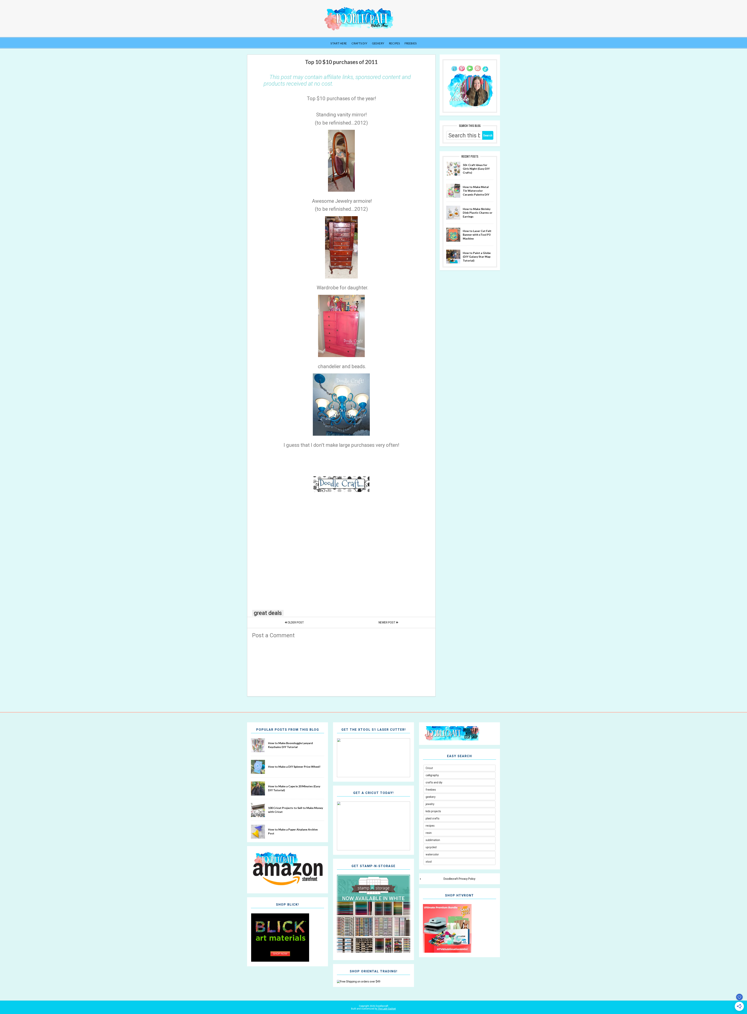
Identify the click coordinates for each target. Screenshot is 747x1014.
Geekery (378, 43)
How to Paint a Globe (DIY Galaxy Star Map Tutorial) (477, 256)
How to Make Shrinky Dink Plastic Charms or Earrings (477, 212)
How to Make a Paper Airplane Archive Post (293, 831)
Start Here (339, 43)
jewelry (430, 804)
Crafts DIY (359, 43)
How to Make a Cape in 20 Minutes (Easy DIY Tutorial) (294, 788)
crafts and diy (434, 782)
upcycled (431, 847)
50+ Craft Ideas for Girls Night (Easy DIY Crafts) (476, 168)
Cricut (429, 768)
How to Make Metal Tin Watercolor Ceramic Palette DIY (476, 190)
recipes (430, 825)
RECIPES (394, 43)
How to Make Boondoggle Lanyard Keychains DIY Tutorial (290, 745)
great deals (268, 613)
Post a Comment (273, 635)
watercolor (432, 854)
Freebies (411, 43)
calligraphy (432, 775)
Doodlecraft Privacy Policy (459, 878)
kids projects (433, 811)
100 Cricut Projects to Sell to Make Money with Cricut (295, 809)
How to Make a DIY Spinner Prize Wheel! (294, 766)
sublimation (433, 840)
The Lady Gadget (386, 1008)
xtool (429, 861)
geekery (431, 796)
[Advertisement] (341, 666)
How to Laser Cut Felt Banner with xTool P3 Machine (477, 234)
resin (429, 832)
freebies (431, 789)
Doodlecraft (381, 1006)
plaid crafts (432, 818)
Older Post (295, 622)
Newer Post (387, 622)
